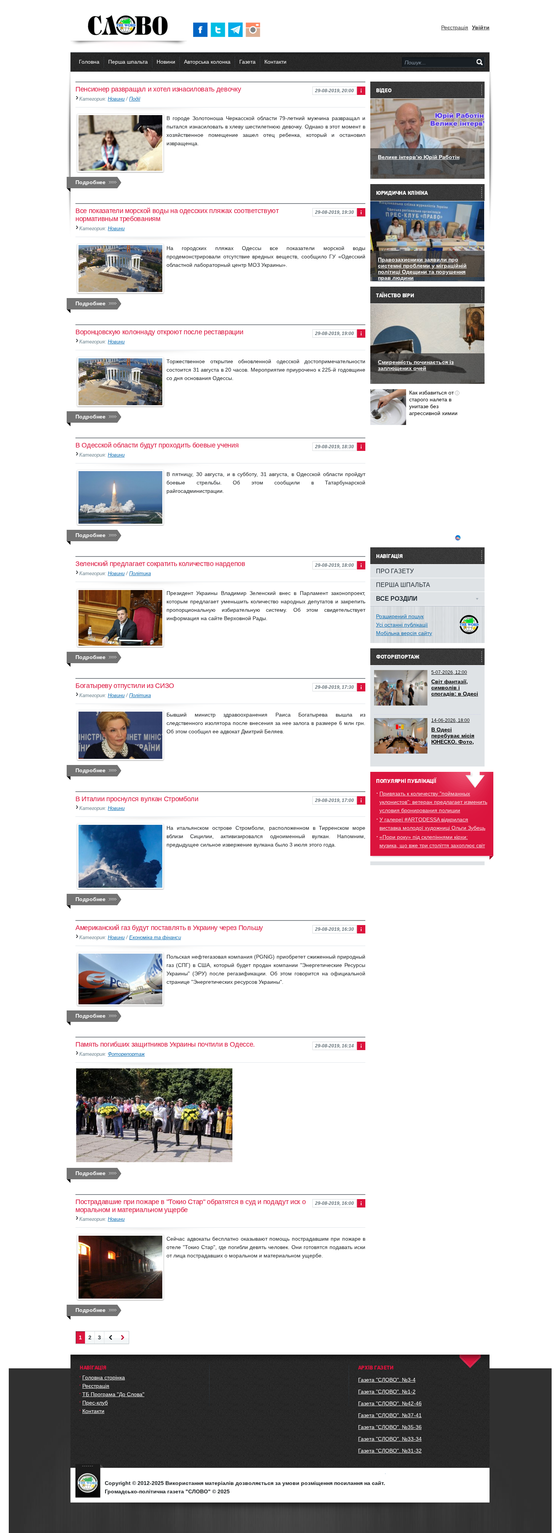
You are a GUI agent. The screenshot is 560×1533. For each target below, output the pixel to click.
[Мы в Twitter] (219, 29)
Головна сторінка (103, 1377)
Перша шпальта (128, 62)
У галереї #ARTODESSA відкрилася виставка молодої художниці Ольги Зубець (432, 823)
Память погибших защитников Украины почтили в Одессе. (165, 1044)
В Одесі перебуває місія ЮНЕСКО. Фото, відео (452, 738)
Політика (140, 573)
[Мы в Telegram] (237, 29)
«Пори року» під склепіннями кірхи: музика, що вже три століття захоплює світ (432, 841)
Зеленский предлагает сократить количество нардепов (160, 564)
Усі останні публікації (402, 625)
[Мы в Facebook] (202, 29)
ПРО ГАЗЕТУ (395, 571)
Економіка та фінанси (155, 937)
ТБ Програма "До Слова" (113, 1394)
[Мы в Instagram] (254, 29)
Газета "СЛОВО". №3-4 (387, 1380)
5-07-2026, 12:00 (449, 672)
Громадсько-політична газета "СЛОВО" (128, 26)
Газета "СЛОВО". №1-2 (387, 1392)
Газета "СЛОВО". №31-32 (390, 1451)
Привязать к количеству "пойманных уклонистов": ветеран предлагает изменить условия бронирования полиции (433, 802)
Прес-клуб (95, 1403)
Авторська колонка (207, 62)
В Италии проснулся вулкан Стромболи (136, 799)
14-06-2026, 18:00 (450, 720)
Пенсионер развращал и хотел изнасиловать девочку (158, 89)
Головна (89, 62)
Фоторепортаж (126, 1054)
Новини (166, 62)
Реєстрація (454, 27)
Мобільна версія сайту (404, 633)
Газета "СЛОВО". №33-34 (390, 1439)
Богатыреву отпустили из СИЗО (124, 686)
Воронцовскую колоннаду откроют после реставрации (159, 332)
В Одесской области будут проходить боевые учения (156, 445)
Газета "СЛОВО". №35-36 (390, 1427)
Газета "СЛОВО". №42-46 (390, 1403)
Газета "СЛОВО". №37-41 (390, 1415)
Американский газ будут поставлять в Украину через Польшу (169, 928)
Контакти (275, 62)
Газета (247, 62)
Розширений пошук (400, 616)
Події (134, 99)
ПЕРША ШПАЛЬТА (403, 584)
